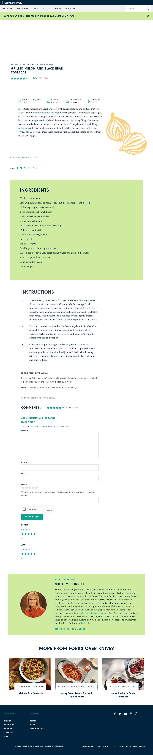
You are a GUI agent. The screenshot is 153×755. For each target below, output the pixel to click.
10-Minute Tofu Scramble (30, 693)
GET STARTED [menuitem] (7, 8)
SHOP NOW (68, 16)
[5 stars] (36, 488)
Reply (24, 538)
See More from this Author (70, 629)
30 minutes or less (36, 398)
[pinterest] (25, 168)
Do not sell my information (131, 746)
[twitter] (21, 168)
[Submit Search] (148, 9)
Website (24, 495)
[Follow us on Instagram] (131, 713)
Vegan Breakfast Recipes (30, 687)
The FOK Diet (8, 729)
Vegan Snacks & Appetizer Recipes (76, 687)
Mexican (51, 398)
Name (24, 463)
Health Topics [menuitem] (23, 8)
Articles (33, 725)
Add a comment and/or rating (38, 418)
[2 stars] (26, 488)
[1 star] (23, 488)
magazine (93, 613)
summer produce (41, 112)
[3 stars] (29, 488)
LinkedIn (85, 623)
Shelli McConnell (20, 157)
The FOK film (9, 725)
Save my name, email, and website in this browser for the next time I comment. (59, 492)
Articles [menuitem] (57, 8)
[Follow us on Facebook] (115, 713)
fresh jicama (24, 128)
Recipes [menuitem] (46, 8)
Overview (7, 721)
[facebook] (17, 168)
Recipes (33, 721)
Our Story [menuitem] (70, 8)
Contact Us (8, 732)
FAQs (6, 736)
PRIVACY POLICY (103, 746)
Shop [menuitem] (36, 8)
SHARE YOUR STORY (37, 729)
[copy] (33, 168)
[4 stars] (33, 488)
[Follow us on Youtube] (125, 713)
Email (24, 473)
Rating (24, 484)
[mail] (29, 168)
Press (114, 746)
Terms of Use (88, 746)
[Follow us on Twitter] (119, 713)
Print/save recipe (96, 101)
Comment (25, 430)
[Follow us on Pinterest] (136, 713)
